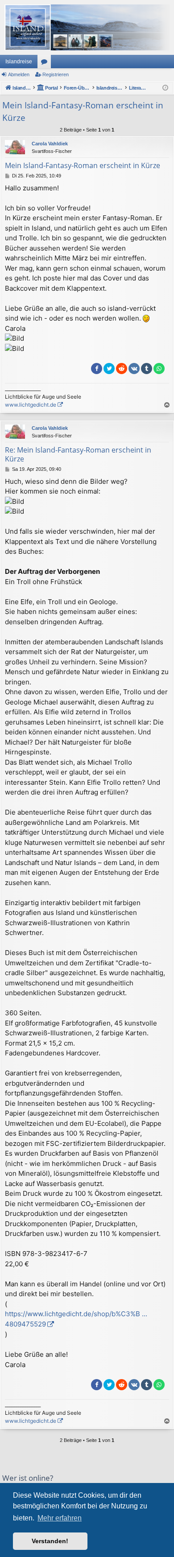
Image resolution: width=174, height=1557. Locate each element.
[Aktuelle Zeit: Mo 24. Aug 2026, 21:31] (165, 88)
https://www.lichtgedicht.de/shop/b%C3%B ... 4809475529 (76, 1319)
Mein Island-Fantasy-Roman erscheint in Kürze (82, 111)
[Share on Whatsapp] (159, 368)
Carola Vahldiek (50, 143)
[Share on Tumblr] (146, 368)
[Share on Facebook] (96, 368)
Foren (46, 63)
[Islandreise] (87, 27)
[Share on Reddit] (121, 368)
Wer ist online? (27, 1478)
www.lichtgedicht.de (30, 404)
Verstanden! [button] (50, 1541)
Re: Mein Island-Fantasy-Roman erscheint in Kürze (78, 454)
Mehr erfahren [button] (59, 1518)
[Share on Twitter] (109, 368)
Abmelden (18, 74)
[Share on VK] (134, 368)
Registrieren (55, 74)
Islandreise (18, 61)
